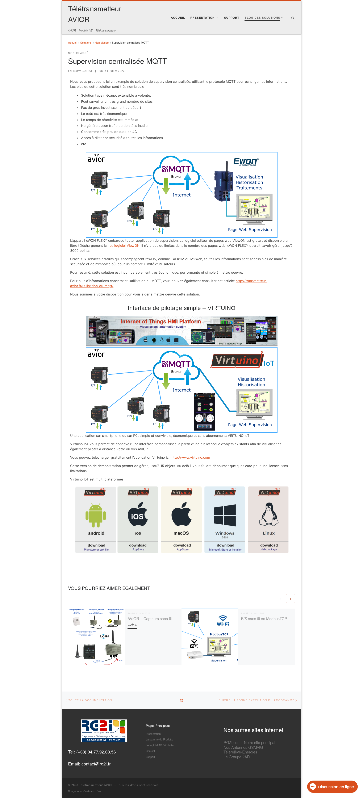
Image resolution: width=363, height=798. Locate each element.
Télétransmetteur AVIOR (96, 785)
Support (150, 757)
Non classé (102, 43)
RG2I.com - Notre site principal (249, 742)
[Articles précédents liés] (280, 598)
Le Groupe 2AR (237, 756)
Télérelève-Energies (240, 752)
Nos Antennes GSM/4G (243, 747)
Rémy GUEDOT (83, 71)
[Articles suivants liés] (290, 598)
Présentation (153, 734)
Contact (150, 751)
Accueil (72, 43)
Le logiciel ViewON (124, 245)
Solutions (86, 43)
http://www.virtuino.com (190, 457)
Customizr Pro (92, 791)
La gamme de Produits (159, 739)
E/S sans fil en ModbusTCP (264, 618)
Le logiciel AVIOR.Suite (160, 745)
